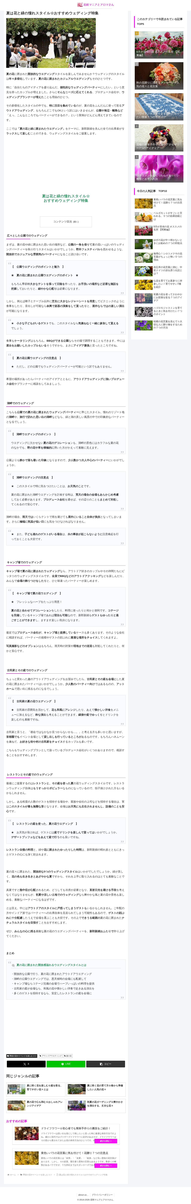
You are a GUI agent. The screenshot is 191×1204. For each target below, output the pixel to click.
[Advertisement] (66, 160)
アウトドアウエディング (52, 1056)
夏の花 (69, 1056)
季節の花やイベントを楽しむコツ (23, 1056)
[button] (105, 1064)
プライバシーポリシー (102, 1195)
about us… (83, 1195)
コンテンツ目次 (62, 221)
